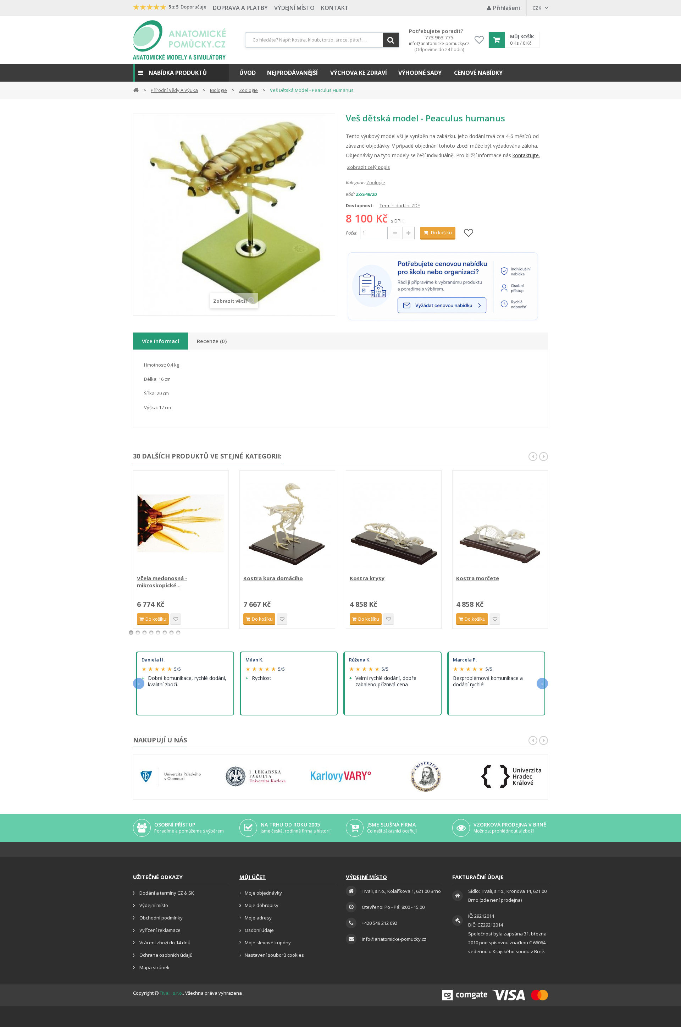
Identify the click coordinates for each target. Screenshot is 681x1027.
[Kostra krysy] (394, 523)
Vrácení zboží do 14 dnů (164, 942)
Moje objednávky (263, 893)
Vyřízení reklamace (159, 930)
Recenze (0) (212, 341)
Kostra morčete (477, 578)
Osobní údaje (259, 930)
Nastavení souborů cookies (274, 955)
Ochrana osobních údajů (165, 955)
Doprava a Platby (240, 8)
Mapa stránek (154, 967)
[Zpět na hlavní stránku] (136, 89)
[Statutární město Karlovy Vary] (341, 777)
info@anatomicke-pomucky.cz (439, 43)
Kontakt (335, 8)
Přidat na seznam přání (175, 619)
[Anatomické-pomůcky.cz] (179, 40)
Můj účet (252, 876)
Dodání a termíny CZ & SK (166, 893)
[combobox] (322, 40)
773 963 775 (439, 37)
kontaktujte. (526, 155)
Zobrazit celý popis (351, 167)
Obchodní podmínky (160, 918)
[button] (181, 73)
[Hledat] (391, 40)
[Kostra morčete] (500, 523)
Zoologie (375, 182)
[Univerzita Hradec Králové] (511, 777)
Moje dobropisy (261, 905)
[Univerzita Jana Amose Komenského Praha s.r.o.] (426, 777)
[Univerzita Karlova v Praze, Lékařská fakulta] (256, 777)
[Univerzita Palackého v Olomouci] (171, 777)
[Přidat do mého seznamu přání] (469, 233)
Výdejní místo (294, 8)
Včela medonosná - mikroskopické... (162, 582)
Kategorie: (355, 182)
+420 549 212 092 (379, 923)
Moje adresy (258, 918)
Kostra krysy (367, 578)
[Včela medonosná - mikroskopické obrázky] (181, 523)
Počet (351, 233)
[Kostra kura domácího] (287, 523)
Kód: (350, 194)
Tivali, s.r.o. (171, 993)
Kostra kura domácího (273, 578)
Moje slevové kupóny (268, 942)
